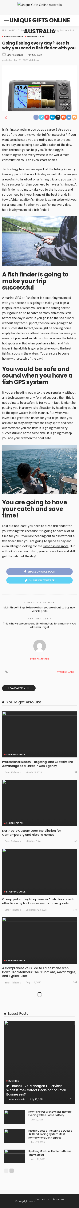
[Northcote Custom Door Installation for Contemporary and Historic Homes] (39, 803)
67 (75, 841)
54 (75, 772)
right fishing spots (55, 546)
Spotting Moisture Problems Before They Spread (49, 1153)
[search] (71, 20)
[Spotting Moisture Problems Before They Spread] (14, 1156)
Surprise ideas (15, 823)
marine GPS (13, 297)
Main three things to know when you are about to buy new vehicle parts (39, 609)
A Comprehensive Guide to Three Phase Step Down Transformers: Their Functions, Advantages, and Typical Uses (39, 972)
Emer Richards (15, 54)
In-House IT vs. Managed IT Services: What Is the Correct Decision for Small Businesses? (36, 1090)
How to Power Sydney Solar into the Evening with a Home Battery (50, 1113)
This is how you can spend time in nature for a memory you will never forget (39, 625)
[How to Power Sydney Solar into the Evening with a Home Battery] (14, 1117)
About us (58, 1199)
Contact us (42, 1199)
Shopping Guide (13, 36)
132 (75, 909)
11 (71, 1099)
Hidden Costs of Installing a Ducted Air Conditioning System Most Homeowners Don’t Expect (50, 1134)
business (13, 1081)
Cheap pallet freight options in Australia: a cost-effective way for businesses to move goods (38, 901)
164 (75, 982)
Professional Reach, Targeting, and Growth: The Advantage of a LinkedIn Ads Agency (37, 764)
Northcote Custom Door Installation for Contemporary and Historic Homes (31, 833)
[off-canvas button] (6, 20)
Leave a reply (17, 688)
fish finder (9, 189)
